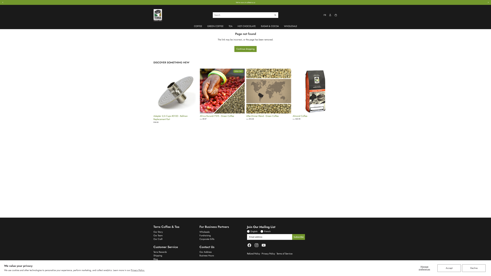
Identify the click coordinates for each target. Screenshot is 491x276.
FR (325, 15)
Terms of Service (284, 253)
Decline (474, 268)
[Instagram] (256, 245)
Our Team (158, 235)
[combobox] (245, 15)
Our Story (158, 232)
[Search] (275, 15)
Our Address (205, 252)
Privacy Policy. (138, 270)
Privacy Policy (268, 253)
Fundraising (205, 235)
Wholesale (204, 232)
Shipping (157, 255)
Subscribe (298, 237)
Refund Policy (253, 253)
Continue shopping (245, 49)
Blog (155, 259)
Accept (449, 268)
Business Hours (206, 255)
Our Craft (157, 239)
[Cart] (336, 15)
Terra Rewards (160, 252)
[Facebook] (249, 245)
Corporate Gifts (206, 239)
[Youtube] (263, 245)
